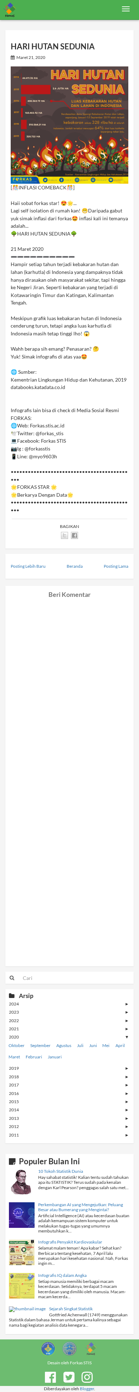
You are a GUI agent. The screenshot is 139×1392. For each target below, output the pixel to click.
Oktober (17, 1045)
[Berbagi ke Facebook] (74, 535)
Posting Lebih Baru (28, 566)
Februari (34, 1056)
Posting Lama (116, 566)
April (120, 1045)
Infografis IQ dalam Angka (62, 1275)
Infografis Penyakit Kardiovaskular (70, 1242)
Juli (80, 1045)
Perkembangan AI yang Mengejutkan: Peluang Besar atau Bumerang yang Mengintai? (80, 1207)
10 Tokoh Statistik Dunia (60, 1171)
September (40, 1045)
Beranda (75, 566)
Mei (105, 1045)
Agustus (63, 1045)
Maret (14, 1056)
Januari (55, 1056)
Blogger (87, 1388)
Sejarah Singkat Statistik (71, 1308)
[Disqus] (69, 687)
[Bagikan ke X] (64, 535)
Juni (93, 1045)
